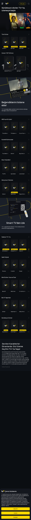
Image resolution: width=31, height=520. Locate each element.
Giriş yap (22, 3)
